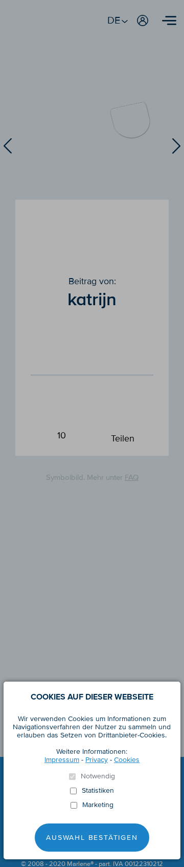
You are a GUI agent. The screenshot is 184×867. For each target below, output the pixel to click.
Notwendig (98, 776)
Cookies (127, 759)
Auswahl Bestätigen (91, 837)
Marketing (97, 805)
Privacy (96, 759)
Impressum (61, 759)
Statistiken (98, 791)
